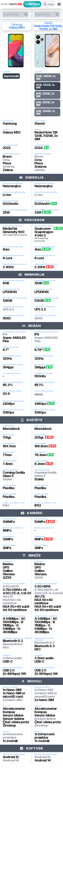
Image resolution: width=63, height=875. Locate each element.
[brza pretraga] (45, 4)
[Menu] (59, 4)
